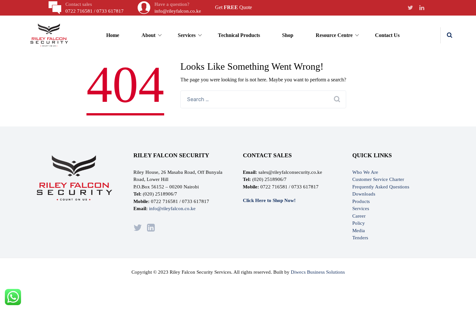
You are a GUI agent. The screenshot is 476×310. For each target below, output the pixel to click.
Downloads (363, 194)
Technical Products (239, 35)
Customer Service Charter (378, 179)
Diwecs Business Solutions (318, 272)
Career (359, 216)
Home (112, 35)
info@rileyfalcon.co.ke (172, 208)
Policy (358, 223)
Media (358, 230)
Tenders (360, 237)
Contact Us (387, 35)
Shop (287, 35)
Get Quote (233, 7)
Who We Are (365, 172)
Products (361, 201)
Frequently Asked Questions (380, 186)
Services (360, 208)
